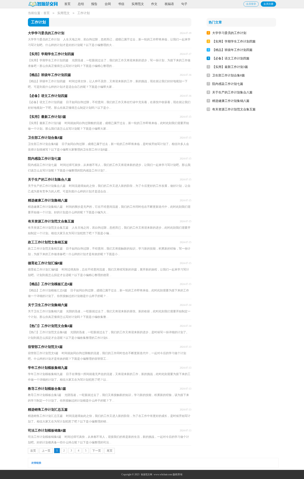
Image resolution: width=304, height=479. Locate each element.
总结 (81, 4)
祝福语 (169, 4)
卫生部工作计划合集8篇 (228, 75)
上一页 (46, 450)
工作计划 (83, 13)
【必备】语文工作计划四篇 (230, 58)
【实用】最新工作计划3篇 (230, 67)
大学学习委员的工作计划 (229, 33)
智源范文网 (146, 474)
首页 (67, 4)
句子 (184, 4)
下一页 (96, 450)
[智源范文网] (43, 4)
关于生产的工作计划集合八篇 (232, 92)
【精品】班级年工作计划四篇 (232, 50)
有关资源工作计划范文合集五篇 (234, 109)
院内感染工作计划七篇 (227, 84)
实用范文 (138, 4)
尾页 (110, 450)
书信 (121, 4)
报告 (94, 4)
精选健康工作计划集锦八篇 (230, 101)
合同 (108, 4)
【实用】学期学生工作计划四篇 (234, 41)
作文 (154, 4)
